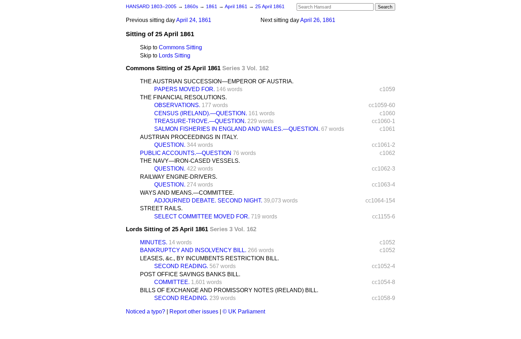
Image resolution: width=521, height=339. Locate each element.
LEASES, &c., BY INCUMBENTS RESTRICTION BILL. (209, 258)
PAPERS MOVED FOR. (184, 89)
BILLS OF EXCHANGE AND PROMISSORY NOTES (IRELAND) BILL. (229, 290)
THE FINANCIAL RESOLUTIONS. (183, 97)
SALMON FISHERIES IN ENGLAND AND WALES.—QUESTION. (237, 129)
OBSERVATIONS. (177, 105)
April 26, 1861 (317, 20)
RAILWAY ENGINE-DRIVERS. (178, 177)
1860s (192, 6)
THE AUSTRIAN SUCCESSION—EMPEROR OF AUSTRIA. (216, 81)
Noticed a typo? (145, 312)
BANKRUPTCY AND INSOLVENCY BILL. (193, 250)
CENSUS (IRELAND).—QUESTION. (200, 113)
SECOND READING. (181, 266)
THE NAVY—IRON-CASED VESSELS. (190, 161)
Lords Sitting (174, 55)
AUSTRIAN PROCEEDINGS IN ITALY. (189, 137)
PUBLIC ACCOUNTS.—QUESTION (185, 153)
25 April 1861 (270, 6)
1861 (212, 6)
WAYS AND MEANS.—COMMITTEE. (187, 193)
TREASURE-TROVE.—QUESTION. (200, 121)
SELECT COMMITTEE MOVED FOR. (202, 216)
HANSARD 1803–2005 (151, 6)
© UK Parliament (244, 312)
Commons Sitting (180, 47)
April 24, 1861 (193, 20)
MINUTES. (153, 242)
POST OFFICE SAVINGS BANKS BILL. (190, 274)
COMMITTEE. (172, 282)
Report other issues (193, 312)
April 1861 (237, 6)
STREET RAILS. (161, 208)
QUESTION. (169, 145)
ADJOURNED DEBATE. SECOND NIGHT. (208, 201)
